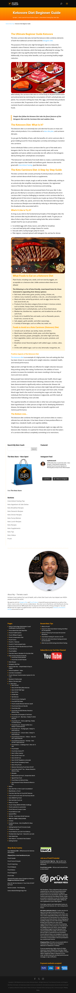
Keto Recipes (12, 525)
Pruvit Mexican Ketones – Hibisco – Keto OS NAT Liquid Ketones (24, 737)
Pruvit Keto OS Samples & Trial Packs (22, 714)
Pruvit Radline (13, 651)
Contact (11, 821)
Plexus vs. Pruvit (13, 802)
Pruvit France (12, 639)
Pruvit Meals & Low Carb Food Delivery (19, 831)
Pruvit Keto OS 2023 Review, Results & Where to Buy (22, 711)
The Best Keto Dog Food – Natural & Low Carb (21, 834)
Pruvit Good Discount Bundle (20, 706)
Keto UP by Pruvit (16, 765)
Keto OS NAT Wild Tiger (18, 690)
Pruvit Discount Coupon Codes (17, 809)
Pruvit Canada (11, 858)
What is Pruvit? (46, 626)
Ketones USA (14, 851)
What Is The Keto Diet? (15, 681)
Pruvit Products (34, 602)
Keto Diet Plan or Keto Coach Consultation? (21, 788)
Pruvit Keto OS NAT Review (19, 659)
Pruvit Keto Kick (16, 708)
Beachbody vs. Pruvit (14, 791)
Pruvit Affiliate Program (15, 635)
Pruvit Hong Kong (12, 864)
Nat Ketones (15, 697)
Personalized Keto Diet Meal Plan (18, 630)
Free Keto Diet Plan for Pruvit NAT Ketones (20, 793)
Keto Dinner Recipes (15, 515)
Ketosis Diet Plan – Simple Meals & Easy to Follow (20, 667)
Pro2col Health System (15, 633)
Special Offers (12, 814)
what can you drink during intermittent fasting (54, 643)
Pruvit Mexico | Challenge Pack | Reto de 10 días (24, 745)
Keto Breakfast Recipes (16, 508)
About (10, 786)
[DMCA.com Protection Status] (45, 851)
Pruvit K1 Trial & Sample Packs (17, 644)
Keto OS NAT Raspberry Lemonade (21, 760)
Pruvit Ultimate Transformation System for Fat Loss (22, 675)
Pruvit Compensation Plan (16, 637)
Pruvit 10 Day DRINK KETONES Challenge (20, 805)
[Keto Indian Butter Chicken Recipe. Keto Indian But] (45, 473)
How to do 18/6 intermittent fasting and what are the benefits (54, 639)
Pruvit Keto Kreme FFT (18, 751)
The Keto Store (16, 491)
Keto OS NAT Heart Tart (18, 755)
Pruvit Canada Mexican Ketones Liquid (22, 703)
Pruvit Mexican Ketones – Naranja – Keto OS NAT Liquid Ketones (23, 741)
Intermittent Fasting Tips (46, 17)
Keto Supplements (14, 528)
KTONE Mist (15, 694)
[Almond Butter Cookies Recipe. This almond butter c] (65, 473)
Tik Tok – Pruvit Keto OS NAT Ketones (19, 816)
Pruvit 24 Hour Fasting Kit (19, 699)
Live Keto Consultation (15, 673)
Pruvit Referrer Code (14, 811)
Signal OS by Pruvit (17, 778)
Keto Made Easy (13, 836)
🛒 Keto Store (12, 683)
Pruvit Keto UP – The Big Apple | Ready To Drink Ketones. (23, 729)
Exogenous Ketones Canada (16, 880)
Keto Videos (12, 535)
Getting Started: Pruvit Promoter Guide (19, 827)
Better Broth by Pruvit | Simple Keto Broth (23, 775)
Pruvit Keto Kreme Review (19, 657)
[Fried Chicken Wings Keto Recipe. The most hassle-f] (55, 473)
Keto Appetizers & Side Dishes (18, 504)
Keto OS (10, 883)
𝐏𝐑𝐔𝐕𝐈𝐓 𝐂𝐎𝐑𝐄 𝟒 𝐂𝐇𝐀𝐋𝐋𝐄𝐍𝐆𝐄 (17, 818)
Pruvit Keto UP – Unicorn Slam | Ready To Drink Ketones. (23, 733)
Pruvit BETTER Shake (17, 701)
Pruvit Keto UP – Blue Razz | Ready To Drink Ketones (24, 717)
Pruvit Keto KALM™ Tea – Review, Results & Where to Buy (23, 770)
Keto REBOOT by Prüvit (15, 798)
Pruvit (10, 539)
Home (7, 23)
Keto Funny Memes (14, 518)
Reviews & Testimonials (15, 679)
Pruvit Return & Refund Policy (20, 780)
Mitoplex (14, 773)
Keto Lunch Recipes (14, 522)
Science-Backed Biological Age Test (17, 890)
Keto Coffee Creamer (17, 753)
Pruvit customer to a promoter (17, 807)
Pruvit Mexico (11, 870)
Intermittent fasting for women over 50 (52, 637)
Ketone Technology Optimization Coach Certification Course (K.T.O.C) (20, 627)
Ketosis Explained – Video (16, 670)
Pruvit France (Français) (14, 861)
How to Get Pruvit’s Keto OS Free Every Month (21, 795)
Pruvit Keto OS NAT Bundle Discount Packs (20, 646)
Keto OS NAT (15, 685)
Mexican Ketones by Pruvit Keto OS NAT (23, 767)
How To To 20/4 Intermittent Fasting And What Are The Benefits (54, 629)
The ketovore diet (17, 357)
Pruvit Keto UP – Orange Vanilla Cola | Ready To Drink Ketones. (22, 725)
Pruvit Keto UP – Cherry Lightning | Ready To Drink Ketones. (23, 721)
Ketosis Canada (12, 887)
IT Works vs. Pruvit (14, 829)
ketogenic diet (48, 41)
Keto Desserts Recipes (15, 511)
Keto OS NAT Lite (16, 758)
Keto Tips (56, 17)
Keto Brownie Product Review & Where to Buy (23, 783)
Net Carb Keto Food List (15, 800)
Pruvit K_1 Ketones (14, 642)
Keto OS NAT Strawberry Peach (20, 762)
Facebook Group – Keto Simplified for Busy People (21, 824)
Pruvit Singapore (12, 873)
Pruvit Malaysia (12, 867)
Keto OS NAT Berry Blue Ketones (20, 687)
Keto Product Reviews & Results (17, 655)
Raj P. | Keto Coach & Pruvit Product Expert (26, 17)
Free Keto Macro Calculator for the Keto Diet (21, 653)
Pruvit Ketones (13, 649)
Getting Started (13, 841)
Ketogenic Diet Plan (14, 664)
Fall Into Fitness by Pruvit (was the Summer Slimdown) (53, 633)
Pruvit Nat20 (15, 748)
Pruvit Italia (11, 875)
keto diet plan (49, 131)
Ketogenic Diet (23, 602)
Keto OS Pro (15, 692)
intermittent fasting (25, 165)
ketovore (55, 607)
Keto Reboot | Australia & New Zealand (19, 838)
